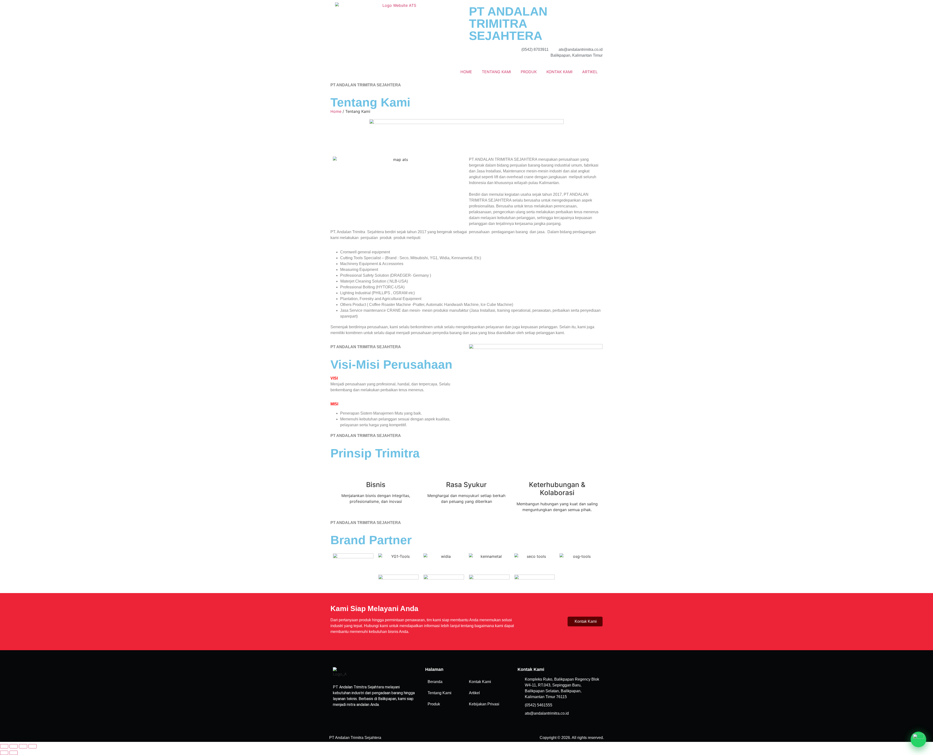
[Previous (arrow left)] (4, 753)
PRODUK (529, 71)
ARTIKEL (590, 71)
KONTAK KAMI (559, 71)
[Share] (23, 746)
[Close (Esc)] (32, 746)
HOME (466, 71)
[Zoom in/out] (4, 746)
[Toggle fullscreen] (13, 746)
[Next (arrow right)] (13, 753)
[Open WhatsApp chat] (918, 739)
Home (335, 111)
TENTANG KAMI (496, 71)
